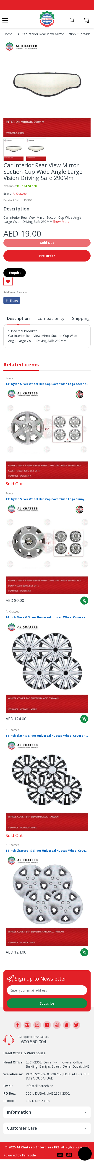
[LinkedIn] (37, 1025)
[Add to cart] (84, 601)
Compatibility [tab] (50, 318)
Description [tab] (18, 318)
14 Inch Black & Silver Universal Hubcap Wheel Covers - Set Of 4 (47, 617)
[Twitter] (76, 1025)
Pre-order (47, 255)
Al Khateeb (20, 194)
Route (9, 378)
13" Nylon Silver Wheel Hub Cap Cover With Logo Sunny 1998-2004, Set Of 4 (47, 499)
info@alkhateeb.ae (39, 1086)
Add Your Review (15, 292)
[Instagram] (27, 1025)
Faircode (29, 1155)
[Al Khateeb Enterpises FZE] (47, 19)
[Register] (78, 20)
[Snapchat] (66, 1025)
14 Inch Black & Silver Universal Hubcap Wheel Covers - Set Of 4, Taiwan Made (47, 736)
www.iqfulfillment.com (25, 351)
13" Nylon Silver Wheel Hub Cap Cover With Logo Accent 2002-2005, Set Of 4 (47, 384)
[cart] (88, 20)
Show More (61, 221)
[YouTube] (57, 1025)
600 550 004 (33, 1041)
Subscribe (47, 1003)
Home (8, 34)
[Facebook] (17, 1025)
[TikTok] (47, 1025)
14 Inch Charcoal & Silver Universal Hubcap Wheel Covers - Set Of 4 (47, 851)
